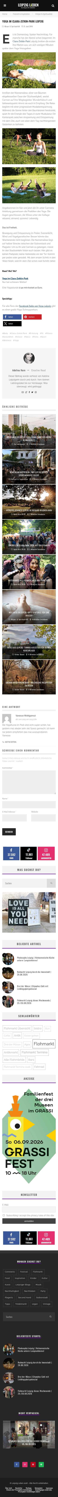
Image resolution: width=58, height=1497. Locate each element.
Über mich (8, 1488)
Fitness (49, 333)
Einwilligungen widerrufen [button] (43, 1490)
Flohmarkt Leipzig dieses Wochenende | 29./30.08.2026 (34, 1002)
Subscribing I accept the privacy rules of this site (30, 1215)
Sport (43, 337)
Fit (42, 333)
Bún (47, 1028)
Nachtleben (29, 1291)
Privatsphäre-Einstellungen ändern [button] (29, 1492)
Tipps (7, 1304)
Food (7, 1278)
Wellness (7, 340)
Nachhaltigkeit (12, 1291)
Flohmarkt (44, 1043)
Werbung (28, 1488)
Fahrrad (39, 1066)
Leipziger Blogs (23, 1285)
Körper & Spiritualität (12, 26)
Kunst (7, 1285)
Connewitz (10, 1272)
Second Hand (24, 1298)
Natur (27, 337)
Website (34, 812)
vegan (35, 1304)
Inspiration (20, 1278)
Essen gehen (31, 1035)
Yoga (16, 340)
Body (5, 333)
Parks (35, 337)
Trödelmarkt (21, 1304)
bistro (37, 1028)
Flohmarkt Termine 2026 (17, 1067)
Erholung (34, 333)
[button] (12, 317)
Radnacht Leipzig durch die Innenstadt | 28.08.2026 (34, 973)
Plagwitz (9, 1298)
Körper (19, 337)
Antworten (10, 742)
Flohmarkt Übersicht (17, 1028)
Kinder (33, 1278)
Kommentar (7, 768)
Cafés (7, 1035)
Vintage (46, 1304)
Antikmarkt (11, 1052)
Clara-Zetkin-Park (21, 41)
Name (5, 799)
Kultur (45, 1278)
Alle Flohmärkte (14, 1059)
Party (43, 1291)
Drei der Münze (12, 1044)
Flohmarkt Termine (35, 1052)
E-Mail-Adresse (9, 812)
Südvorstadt (42, 1298)
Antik (17, 1035)
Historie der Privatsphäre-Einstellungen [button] (19, 1490)
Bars (31, 1059)
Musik (38, 1285)
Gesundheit (8, 337)
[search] (51, 883)
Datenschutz (39, 1488)
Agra (27, 1044)
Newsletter (18, 1488)
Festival (24, 1272)
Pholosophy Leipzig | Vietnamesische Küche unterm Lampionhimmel (35, 959)
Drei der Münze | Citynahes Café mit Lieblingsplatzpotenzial (32, 987)
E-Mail (5, 1205)
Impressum (49, 1488)
